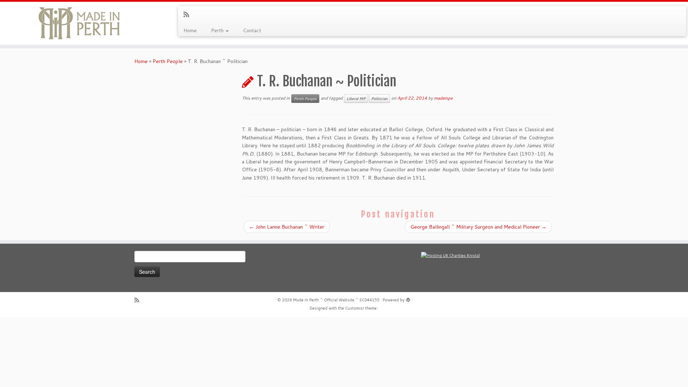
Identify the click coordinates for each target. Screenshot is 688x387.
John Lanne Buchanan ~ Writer (286, 226)
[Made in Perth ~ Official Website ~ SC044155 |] (79, 23)
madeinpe (443, 98)
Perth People (168, 61)
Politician (379, 98)
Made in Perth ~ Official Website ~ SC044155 (336, 300)
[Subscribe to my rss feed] (188, 14)
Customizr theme (361, 308)
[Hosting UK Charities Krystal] (450, 255)
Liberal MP (356, 98)
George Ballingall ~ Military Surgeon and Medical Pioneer (478, 226)
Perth (218, 30)
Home (190, 30)
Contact (252, 30)
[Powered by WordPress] (408, 298)
